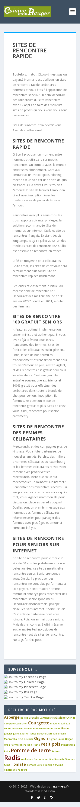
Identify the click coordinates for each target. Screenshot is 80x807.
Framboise (36, 728)
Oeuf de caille (25, 738)
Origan (69, 738)
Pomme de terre (31, 750)
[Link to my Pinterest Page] (25, 687)
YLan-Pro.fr (60, 786)
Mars (49, 733)
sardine (49, 759)
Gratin (65, 728)
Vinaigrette (10, 769)
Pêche (36, 744)
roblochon (27, 759)
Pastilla (27, 744)
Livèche (41, 733)
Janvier (8, 733)
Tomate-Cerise (35, 764)
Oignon (41, 738)
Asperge (12, 717)
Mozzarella (10, 738)
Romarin (39, 759)
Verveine (58, 764)
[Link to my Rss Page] (20, 692)
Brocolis (34, 717)
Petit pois (50, 744)
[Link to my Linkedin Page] (24, 682)
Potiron (56, 751)
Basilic (24, 717)
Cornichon (21, 723)
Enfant (8, 728)
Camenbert (46, 717)
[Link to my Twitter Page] (24, 697)
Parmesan (17, 744)
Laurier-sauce (28, 733)
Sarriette (59, 759)
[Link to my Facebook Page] (25, 677)
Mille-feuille (59, 733)
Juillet (16, 733)
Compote (9, 723)
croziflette (64, 723)
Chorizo (70, 717)
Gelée (57, 728)
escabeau (17, 728)
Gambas (48, 728)
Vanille (48, 764)
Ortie (7, 744)
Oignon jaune (56, 738)
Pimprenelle (68, 744)
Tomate (18, 764)
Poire (7, 751)
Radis (12, 757)
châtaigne (59, 717)
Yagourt (22, 769)
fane (26, 728)
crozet (53, 723)
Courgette (38, 723)
